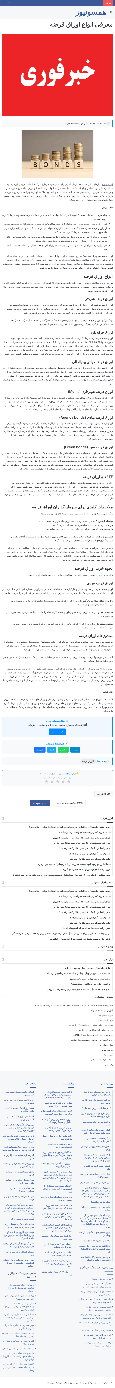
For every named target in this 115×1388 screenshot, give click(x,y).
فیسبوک (39, 749)
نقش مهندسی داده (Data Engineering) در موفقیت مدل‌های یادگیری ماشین (19, 1306)
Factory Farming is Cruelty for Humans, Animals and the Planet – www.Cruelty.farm (74, 1005)
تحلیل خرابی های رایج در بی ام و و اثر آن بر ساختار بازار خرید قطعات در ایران (19, 1317)
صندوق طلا (108, 1055)
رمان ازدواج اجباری (105, 1045)
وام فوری (109, 1064)
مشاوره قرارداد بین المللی (102, 1059)
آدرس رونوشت (40, 803)
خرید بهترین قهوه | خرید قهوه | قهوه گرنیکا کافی (93, 1035)
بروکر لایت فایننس (105, 1020)
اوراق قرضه (107, 184)
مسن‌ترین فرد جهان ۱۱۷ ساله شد (96, 1330)
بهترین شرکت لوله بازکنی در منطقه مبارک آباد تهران (91, 1025)
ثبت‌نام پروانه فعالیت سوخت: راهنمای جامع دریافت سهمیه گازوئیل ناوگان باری (18, 1356)
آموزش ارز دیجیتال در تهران (101, 1010)
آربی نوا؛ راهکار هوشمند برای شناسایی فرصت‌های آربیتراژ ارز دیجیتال (20, 1288)
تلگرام (75, 749)
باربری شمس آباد (105, 1015)
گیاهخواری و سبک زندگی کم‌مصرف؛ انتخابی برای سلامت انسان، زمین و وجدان (18, 1367)
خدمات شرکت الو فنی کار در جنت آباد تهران (94, 1030)
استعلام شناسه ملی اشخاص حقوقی (18, 1348)
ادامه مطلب (57, 731)
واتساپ (63, 749)
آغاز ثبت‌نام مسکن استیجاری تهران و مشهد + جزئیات (57, 724)
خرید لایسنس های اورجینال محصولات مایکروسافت (92, 1040)
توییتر (51, 749)
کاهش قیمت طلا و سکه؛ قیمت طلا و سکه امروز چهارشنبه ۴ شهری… (72, 3)
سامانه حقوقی (107, 1050)
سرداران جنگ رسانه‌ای (101, 1279)
